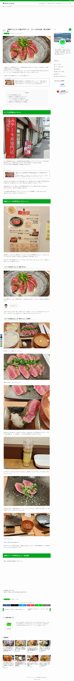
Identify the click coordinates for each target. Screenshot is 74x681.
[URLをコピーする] (47, 605)
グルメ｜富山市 (6, 33)
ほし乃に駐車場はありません (15, 94)
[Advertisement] (37, 16)
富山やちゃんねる (8, 3)
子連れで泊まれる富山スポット (60, 76)
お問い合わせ (44, 677)
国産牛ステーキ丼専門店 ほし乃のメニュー (18, 96)
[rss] (70, 0)
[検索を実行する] (70, 29)
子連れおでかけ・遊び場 (59, 71)
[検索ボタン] (70, 3)
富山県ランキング (62, 93)
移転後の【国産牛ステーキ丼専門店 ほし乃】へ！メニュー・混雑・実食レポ (31, 81)
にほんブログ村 (62, 86)
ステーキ (17, 599)
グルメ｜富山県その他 (59, 66)
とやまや (9, 628)
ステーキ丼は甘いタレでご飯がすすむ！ (18, 98)
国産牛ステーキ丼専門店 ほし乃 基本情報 (18, 101)
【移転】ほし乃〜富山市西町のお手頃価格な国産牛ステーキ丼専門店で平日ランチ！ (31, 173)
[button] (7, 605)
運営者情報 (38, 677)
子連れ (13, 599)
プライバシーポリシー (31, 677)
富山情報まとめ (58, 69)
